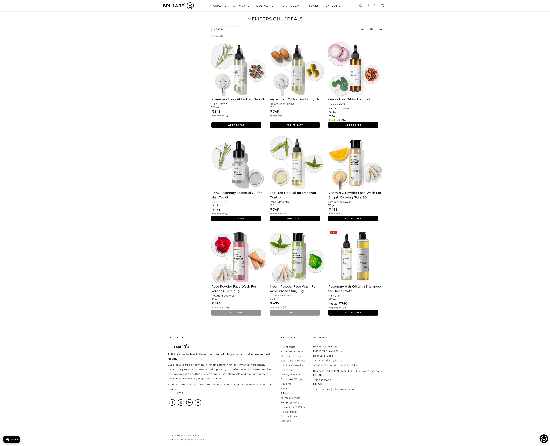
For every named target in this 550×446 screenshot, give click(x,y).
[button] (360, 6)
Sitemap (286, 421)
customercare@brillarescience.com (334, 389)
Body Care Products (293, 360)
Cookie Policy (289, 416)
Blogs (284, 388)
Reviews (286, 383)
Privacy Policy (289, 411)
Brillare (178, 435)
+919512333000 (322, 380)
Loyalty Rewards (291, 374)
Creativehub (198, 439)
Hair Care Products (292, 351)
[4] (379, 29)
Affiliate (285, 393)
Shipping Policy (290, 402)
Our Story (286, 370)
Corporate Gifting (291, 379)
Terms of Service (291, 397)
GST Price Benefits (292, 365)
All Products (288, 346)
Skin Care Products (292, 356)
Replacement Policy (293, 407)
